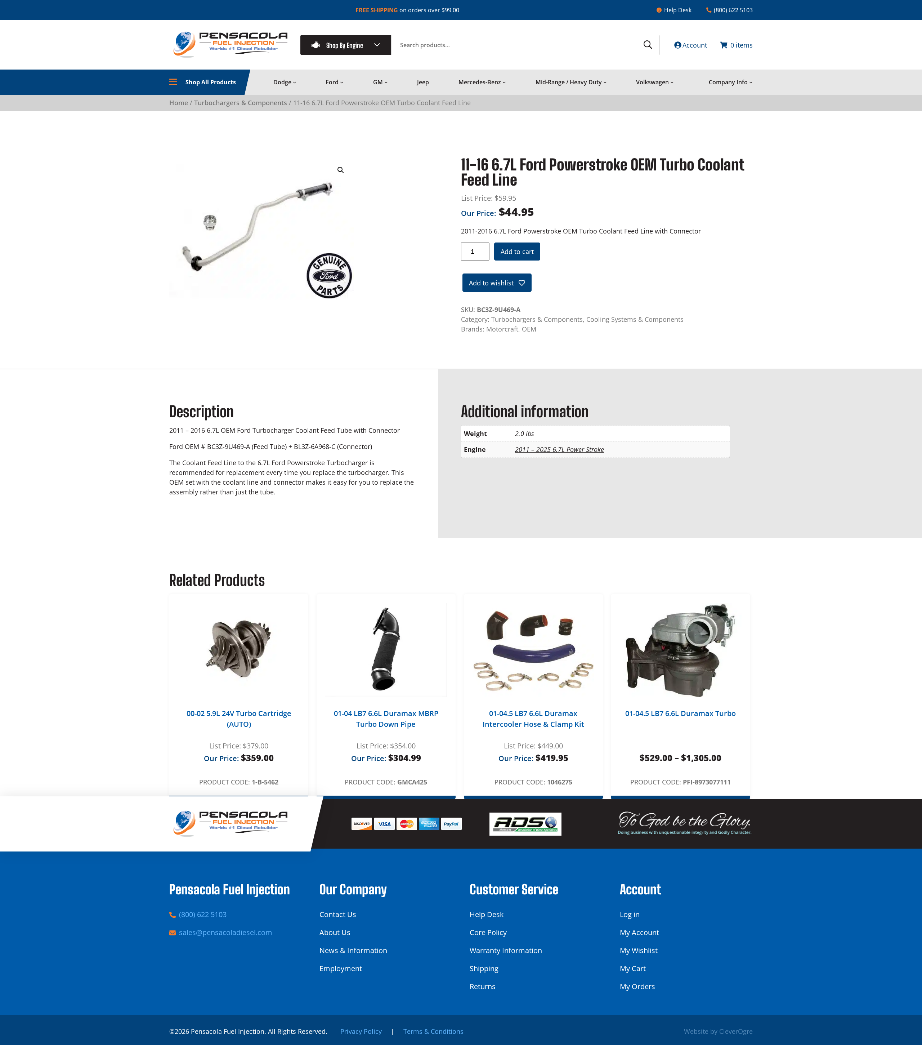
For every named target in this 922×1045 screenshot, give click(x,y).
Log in (630, 914)
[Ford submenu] (342, 82)
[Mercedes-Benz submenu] (504, 82)
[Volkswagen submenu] (672, 82)
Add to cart (517, 251)
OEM (529, 329)
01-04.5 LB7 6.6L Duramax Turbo (680, 713)
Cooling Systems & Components (635, 319)
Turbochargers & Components (240, 102)
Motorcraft (502, 329)
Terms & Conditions (433, 1031)
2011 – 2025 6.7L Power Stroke (559, 449)
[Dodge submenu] (294, 82)
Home (178, 102)
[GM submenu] (386, 82)
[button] (340, 170)
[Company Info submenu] (751, 82)
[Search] (647, 45)
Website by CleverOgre (718, 1031)
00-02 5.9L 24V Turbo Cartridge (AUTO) (239, 718)
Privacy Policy (361, 1031)
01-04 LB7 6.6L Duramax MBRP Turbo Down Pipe (386, 718)
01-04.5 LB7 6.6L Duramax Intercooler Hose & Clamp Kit (533, 718)
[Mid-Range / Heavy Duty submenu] (605, 82)
